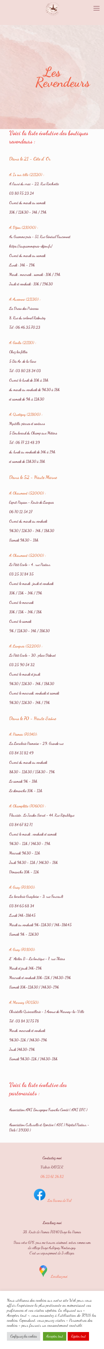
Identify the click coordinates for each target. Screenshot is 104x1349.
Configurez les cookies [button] (23, 1336)
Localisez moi (58, 1276)
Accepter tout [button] (54, 1336)
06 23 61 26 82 (52, 1176)
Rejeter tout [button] (78, 1336)
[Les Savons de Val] (52, 8)
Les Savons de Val (59, 1200)
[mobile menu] (96, 8)
